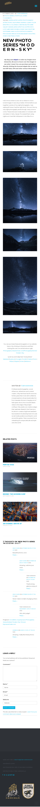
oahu (13, 31)
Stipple (16, 361)
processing (7, 33)
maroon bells (15, 29)
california (16, 22)
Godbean (15, 630)
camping (23, 22)
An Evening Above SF (12, 524)
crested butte (24, 24)
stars (18, 36)
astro (15, 20)
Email (5, 692)
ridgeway (24, 33)
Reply (15, 555)
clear (29, 22)
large (15, 27)
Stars (25, 15)
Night (30, 29)
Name (5, 684)
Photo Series (9, 15)
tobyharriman (22, 13)
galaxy (5, 27)
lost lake (6, 29)
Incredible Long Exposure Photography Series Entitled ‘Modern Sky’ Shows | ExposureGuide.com (18, 622)
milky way (24, 29)
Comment (7, 664)
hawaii (10, 27)
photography (27, 31)
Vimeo (22, 361)
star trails (11, 36)
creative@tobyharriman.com (23, 759)
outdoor (18, 31)
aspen (11, 20)
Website (5, 359)
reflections (16, 33)
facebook (12, 359)
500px (11, 361)
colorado (15, 24)
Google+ (19, 359)
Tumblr (25, 359)
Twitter (30, 359)
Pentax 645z (8, 465)
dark (31, 24)
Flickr (34, 359)
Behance (28, 361)
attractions (7, 22)
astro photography (25, 20)
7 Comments (7, 18)
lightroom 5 (28, 27)
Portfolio (18, 15)
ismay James (16, 548)
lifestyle (21, 27)
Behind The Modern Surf (14, 494)
